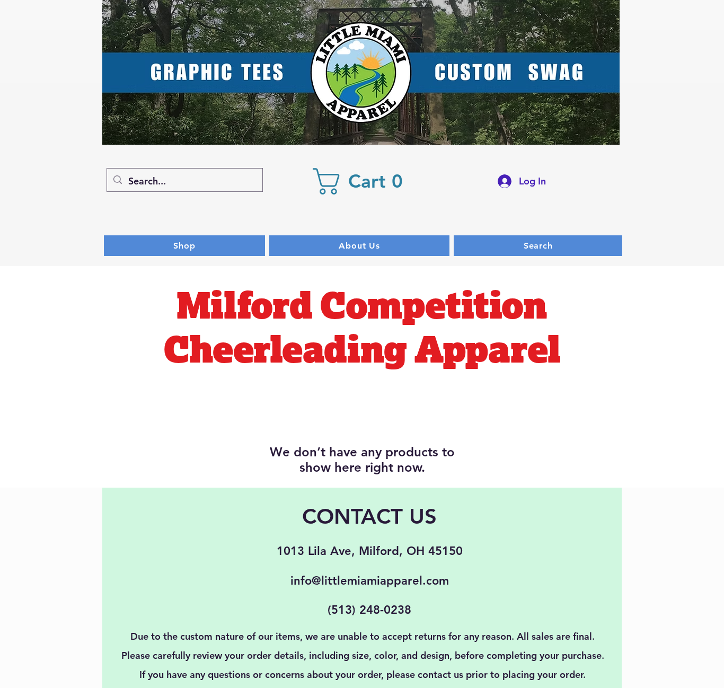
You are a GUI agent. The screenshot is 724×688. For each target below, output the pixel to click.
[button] (363, 181)
